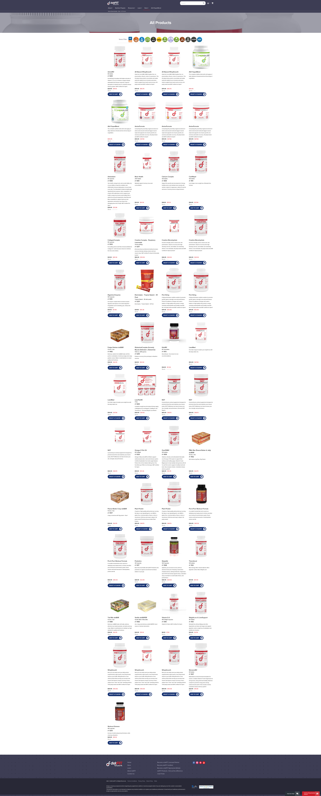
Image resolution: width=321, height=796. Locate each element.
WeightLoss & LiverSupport (198, 620)
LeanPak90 (139, 402)
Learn (129, 768)
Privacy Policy (141, 781)
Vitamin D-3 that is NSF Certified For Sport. (172, 624)
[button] (208, 3)
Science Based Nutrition (112, 11)
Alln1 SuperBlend (194, 72)
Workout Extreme (114, 729)
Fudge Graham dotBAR (116, 349)
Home (129, 762)
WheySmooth (112, 670)
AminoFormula (140, 126)
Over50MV (165, 452)
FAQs (155, 781)
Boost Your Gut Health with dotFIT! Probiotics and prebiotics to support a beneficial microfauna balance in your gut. (147, 569)
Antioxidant (111, 179)
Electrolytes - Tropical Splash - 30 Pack (144, 304)
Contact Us (130, 774)
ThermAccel (193, 563)
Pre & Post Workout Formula (198, 509)
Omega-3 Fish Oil (141, 452)
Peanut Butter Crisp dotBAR (117, 511)
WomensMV (193, 672)
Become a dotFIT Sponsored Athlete (168, 768)
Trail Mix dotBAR (113, 620)
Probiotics (138, 563)
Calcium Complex (168, 179)
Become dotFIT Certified (165, 765)
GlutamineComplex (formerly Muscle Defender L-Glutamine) (145, 350)
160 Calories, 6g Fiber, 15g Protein (197, 459)
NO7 (163, 400)
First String (165, 295)
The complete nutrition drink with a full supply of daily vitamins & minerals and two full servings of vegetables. (200, 76)
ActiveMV (111, 74)
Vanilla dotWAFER (141, 620)
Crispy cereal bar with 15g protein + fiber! (118, 515)
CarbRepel (192, 179)
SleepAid (165, 563)
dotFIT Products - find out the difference (170, 771)
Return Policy (149, 781)
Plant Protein (139, 509)
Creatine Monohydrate (169, 240)
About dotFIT (131, 771)
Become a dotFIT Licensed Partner (168, 762)
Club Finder (161, 774)
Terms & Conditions (132, 781)
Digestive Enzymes (114, 297)
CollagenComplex (114, 242)
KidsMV (165, 349)
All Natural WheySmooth (143, 72)
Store (119, 11)
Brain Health (139, 179)
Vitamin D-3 (167, 620)
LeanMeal (192, 347)
